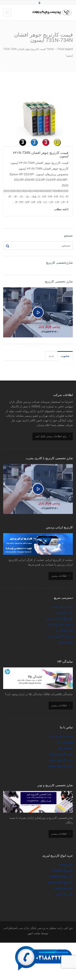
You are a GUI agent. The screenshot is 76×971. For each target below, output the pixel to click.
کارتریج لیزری (64, 630)
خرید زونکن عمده (62, 606)
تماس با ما (66, 736)
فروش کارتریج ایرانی (59, 624)
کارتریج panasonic (60, 882)
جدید (51, 355)
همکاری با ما (65, 742)
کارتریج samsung (61, 876)
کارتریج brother (62, 870)
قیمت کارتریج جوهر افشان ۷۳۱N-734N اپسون (40, 154)
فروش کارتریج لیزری (60, 636)
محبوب (65, 355)
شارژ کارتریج (65, 612)
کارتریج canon (63, 888)
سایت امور (34, 933)
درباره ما (54, 736)
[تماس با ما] (44, 945)
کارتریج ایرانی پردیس (59, 618)
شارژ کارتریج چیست (60, 765)
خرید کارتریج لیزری (61, 759)
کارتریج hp (66, 864)
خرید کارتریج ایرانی (61, 754)
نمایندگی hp (65, 748)
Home (50, 49)
